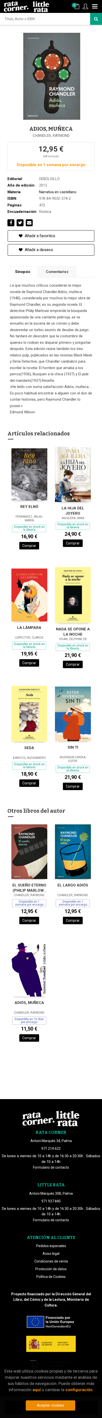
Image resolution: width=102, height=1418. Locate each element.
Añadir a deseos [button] (38, 249)
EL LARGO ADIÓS (72, 885)
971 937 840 (51, 1201)
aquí (36, 1389)
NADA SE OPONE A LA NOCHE (73, 632)
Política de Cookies (51, 1277)
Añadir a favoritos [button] (39, 235)
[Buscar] (96, 19)
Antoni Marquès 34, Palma (51, 1141)
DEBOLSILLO (49, 179)
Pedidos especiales (51, 1246)
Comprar (29, 546)
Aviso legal (51, 1254)
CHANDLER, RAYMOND (51, 135)
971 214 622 (51, 1148)
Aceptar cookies (50, 1405)
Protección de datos (51, 1269)
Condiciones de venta (51, 1261)
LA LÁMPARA (29, 627)
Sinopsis (22, 271)
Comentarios (57, 271)
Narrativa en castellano (57, 192)
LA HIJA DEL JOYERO (73, 511)
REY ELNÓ (29, 506)
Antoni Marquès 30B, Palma (51, 1193)
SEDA (29, 748)
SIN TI (73, 747)
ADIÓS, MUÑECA (29, 1002)
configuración (78, 1389)
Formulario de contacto (51, 1167)
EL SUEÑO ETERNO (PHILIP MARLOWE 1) (29, 888)
